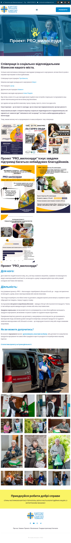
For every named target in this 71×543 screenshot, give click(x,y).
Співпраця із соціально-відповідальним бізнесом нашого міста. (30, 65)
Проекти (27, 528)
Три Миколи (23, 78)
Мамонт (21, 89)
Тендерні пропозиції (45, 528)
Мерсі (34, 82)
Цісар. (12, 86)
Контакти (55, 528)
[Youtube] (61, 2)
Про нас (15, 528)
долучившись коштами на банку (35, 334)
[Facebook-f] (58, 2)
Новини (21, 528)
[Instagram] (65, 2)
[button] (36, 9)
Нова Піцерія (28, 93)
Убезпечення (34, 528)
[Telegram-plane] (68, 2)
